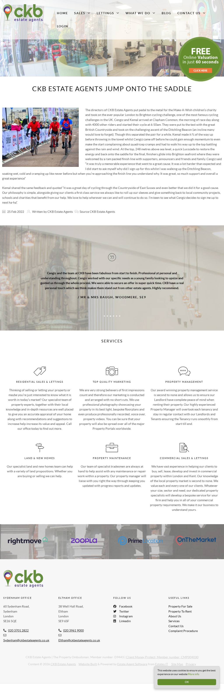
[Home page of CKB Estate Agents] (26, 13)
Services (174, 617)
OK (187, 682)
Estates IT (161, 660)
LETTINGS (105, 13)
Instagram (126, 612)
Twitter (124, 607)
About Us (174, 612)
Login (62, 26)
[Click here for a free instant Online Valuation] (200, 59)
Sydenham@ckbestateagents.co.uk (26, 636)
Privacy (191, 660)
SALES (79, 13)
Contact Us (176, 621)
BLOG (166, 13)
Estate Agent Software (132, 660)
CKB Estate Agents (63, 660)
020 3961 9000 (73, 626)
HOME (62, 13)
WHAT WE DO (138, 13)
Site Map (177, 660)
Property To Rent (180, 607)
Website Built (88, 660)
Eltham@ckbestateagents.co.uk (79, 636)
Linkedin (125, 617)
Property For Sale (180, 602)
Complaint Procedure (183, 626)
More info (193, 674)
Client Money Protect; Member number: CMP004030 (162, 653)
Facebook (125, 602)
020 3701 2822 (18, 626)
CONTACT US (189, 13)
